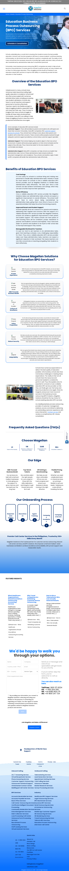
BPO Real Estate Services (42, 801)
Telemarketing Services (42, 775)
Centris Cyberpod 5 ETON (40, 764)
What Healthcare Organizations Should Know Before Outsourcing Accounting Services (15, 600)
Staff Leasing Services (19, 827)
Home (7, 14)
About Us (30, 839)
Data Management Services (21, 812)
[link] (34, 8)
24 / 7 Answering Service (20, 775)
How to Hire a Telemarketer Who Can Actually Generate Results (53, 598)
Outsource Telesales (41, 783)
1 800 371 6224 (18, 1)
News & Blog (31, 846)
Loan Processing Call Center (21, 816)
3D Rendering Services (42, 816)
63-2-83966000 (41, 3)
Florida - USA (52, 762)
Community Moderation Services (23, 809)
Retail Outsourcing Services (44, 805)
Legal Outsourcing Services (43, 799)
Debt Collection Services (20, 814)
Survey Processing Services (44, 788)
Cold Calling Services (41, 781)
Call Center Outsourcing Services (23, 803)
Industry (12, 14)
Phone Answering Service (20, 779)
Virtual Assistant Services (20, 829)
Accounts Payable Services (21, 799)
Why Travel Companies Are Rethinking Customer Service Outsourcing (33, 599)
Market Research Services (43, 786)
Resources (30, 848)
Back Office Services (19, 801)
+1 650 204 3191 (29, 1)
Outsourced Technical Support (22, 783)
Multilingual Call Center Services (23, 788)
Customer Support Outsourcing (22, 781)
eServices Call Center (41, 825)
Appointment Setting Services (44, 779)
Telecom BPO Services (42, 820)
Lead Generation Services (43, 777)
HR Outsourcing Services (42, 814)
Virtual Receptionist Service (21, 777)
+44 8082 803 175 (42, 1)
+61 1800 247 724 (56, 1)
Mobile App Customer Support (44, 812)
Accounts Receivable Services (22, 796)
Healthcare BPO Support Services (45, 796)
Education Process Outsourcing (45, 822)
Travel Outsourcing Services (44, 818)
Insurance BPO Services (42, 803)
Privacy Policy (32, 859)
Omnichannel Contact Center (22, 786)
